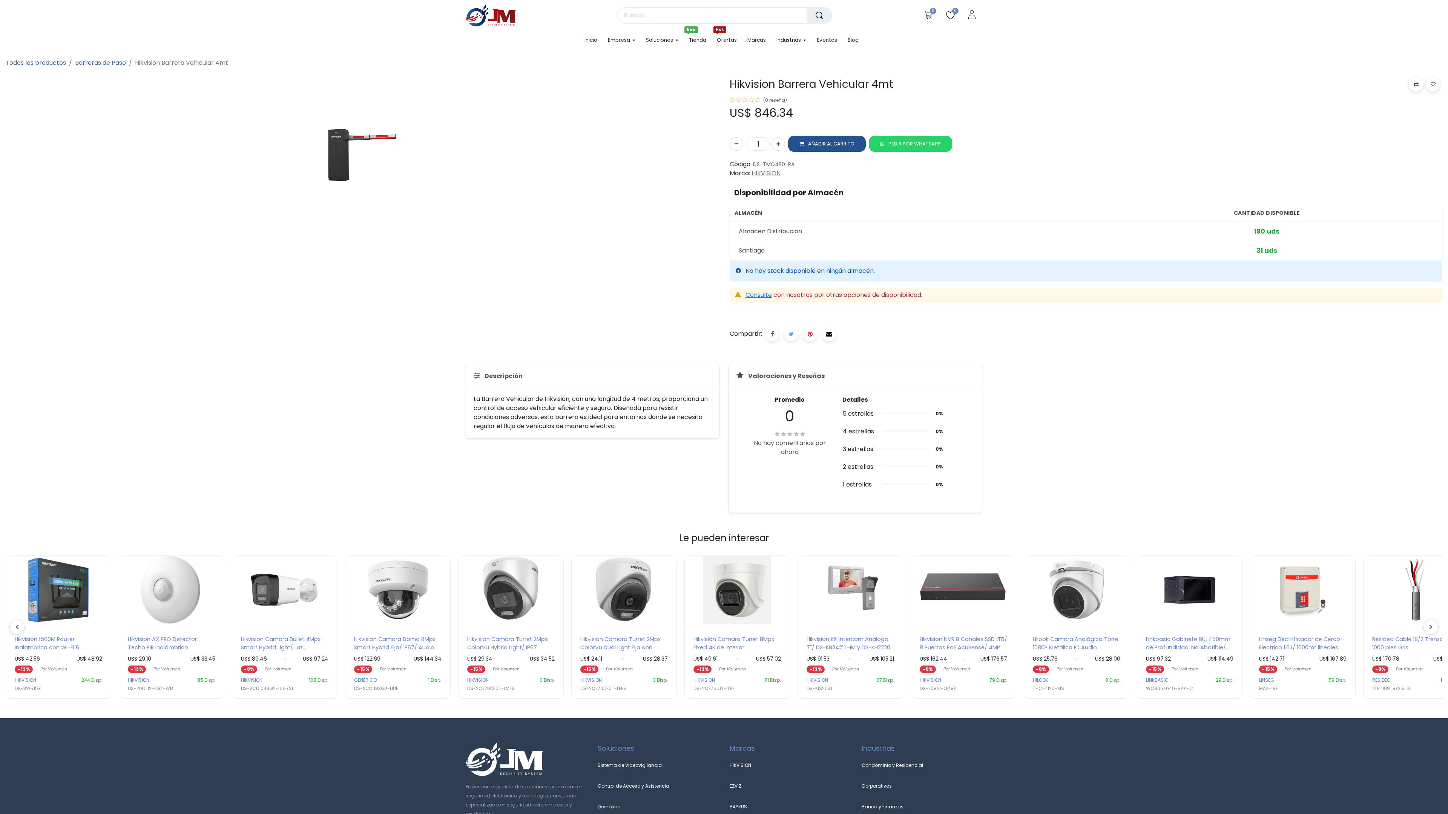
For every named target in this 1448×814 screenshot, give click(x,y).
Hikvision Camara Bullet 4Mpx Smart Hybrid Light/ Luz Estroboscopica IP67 (281, 643)
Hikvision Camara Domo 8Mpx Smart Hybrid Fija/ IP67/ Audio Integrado (395, 643)
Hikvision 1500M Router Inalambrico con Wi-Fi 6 (47, 643)
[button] (827, 144)
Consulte (758, 295)
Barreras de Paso (100, 62)
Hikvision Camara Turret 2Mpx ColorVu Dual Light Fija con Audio (620, 643)
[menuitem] (593, 40)
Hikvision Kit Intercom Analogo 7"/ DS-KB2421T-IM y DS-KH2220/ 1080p (850, 643)
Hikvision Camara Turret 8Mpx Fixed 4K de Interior (733, 643)
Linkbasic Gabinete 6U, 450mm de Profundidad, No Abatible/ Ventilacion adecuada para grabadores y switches (1188, 643)
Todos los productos (36, 62)
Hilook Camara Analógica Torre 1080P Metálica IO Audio (1075, 643)
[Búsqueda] (819, 15)
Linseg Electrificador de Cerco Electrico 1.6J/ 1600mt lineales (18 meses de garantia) (1299, 643)
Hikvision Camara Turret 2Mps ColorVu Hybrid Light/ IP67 (507, 643)
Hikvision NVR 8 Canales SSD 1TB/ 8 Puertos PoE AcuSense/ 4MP (963, 643)
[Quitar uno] (736, 144)
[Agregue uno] (778, 144)
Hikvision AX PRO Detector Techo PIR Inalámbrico (162, 643)
